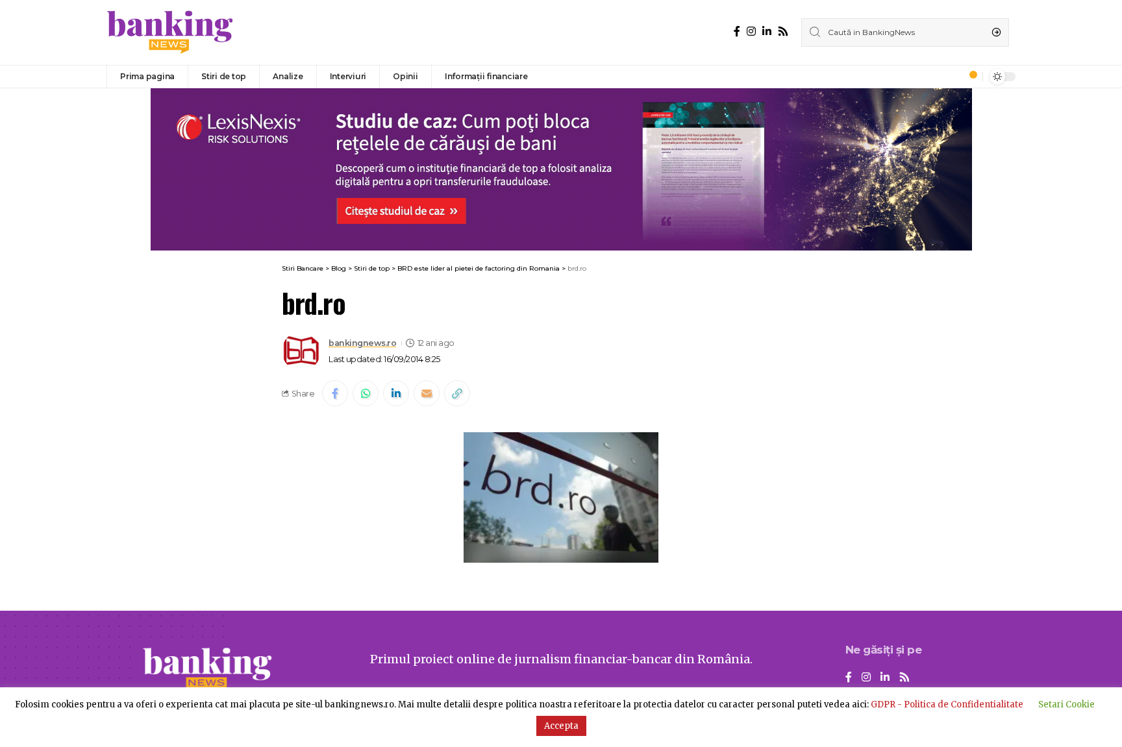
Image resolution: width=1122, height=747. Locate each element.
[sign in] (951, 76)
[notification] (969, 76)
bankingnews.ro (362, 343)
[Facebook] (736, 31)
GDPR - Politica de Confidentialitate (947, 704)
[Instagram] (751, 31)
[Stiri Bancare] (170, 32)
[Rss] (783, 31)
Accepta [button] (561, 725)
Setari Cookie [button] (1066, 704)
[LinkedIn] (767, 31)
